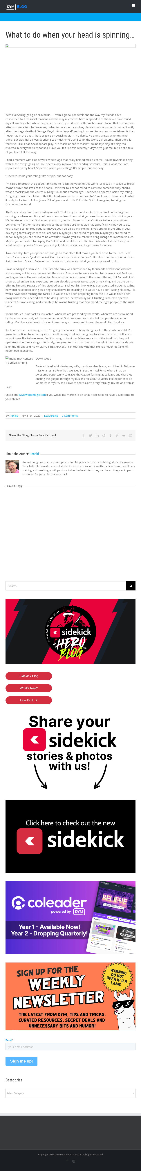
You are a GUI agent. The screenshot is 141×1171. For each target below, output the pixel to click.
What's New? (29, 688)
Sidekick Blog (28, 676)
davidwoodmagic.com (32, 394)
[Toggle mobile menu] (133, 6)
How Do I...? (28, 700)
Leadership (51, 415)
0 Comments (70, 415)
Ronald (14, 415)
